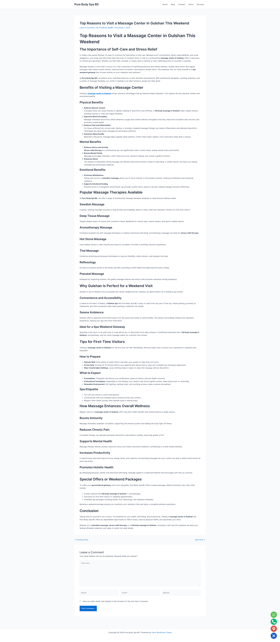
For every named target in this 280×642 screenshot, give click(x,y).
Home (190, 4)
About (165, 4)
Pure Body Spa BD (86, 4)
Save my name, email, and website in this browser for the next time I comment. (115, 601)
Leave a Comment (87, 28)
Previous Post (81, 540)
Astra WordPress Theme (162, 632)
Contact (181, 4)
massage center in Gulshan (99, 93)
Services (200, 4)
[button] (274, 636)
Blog (173, 4)
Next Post (200, 540)
